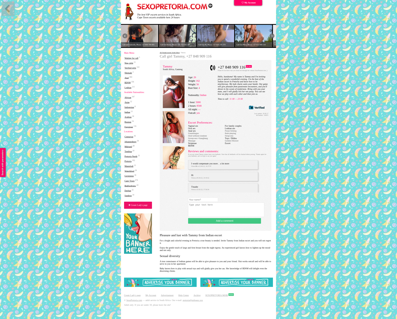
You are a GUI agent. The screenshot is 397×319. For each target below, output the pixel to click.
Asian (127, 102)
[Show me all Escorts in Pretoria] (175, 9)
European (129, 127)
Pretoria (128, 161)
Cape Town (129, 181)
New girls (129, 63)
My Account (250, 3)
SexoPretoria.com (134, 300)
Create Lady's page (138, 205)
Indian (127, 112)
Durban (128, 191)
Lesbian (128, 87)
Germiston (129, 176)
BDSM (128, 83)
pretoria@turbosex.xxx (193, 300)
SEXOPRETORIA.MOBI (216, 295)
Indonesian (129, 107)
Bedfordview (130, 186)
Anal (127, 78)
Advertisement (167, 295)
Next (272, 35)
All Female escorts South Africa (170, 52)
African (128, 97)
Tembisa (128, 151)
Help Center (183, 295)
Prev (125, 35)
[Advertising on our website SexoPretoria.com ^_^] (160, 286)
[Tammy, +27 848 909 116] (174, 107)
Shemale (128, 73)
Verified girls (130, 68)
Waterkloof (129, 171)
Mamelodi (129, 166)
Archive (197, 295)
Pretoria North (131, 156)
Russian (128, 122)
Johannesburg (130, 142)
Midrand (128, 146)
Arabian (128, 117)
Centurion (129, 137)
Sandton (128, 196)
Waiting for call (131, 58)
